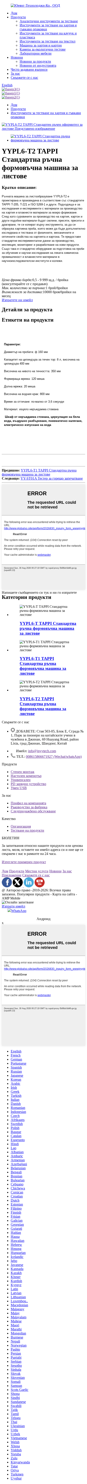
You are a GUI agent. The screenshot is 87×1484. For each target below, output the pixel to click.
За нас (15, 73)
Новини (17, 57)
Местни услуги (36, 871)
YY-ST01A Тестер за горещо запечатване (52, 478)
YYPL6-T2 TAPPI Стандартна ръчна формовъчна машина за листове (43, 706)
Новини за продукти (35, 61)
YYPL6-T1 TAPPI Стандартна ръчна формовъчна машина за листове (39, 472)
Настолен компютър (26, 776)
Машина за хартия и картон (41, 45)
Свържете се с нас (24, 77)
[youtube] (40, 886)
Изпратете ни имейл (17, 300)
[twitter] (18, 886)
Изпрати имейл (13, 906)
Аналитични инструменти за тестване (49, 21)
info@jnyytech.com (42, 751)
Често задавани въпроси (29, 69)
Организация (21, 826)
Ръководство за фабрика (29, 807)
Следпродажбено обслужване (33, 811)
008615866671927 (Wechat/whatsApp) (54, 756)
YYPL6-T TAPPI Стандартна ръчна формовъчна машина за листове (48, 628)
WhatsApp (18, 911)
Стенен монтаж (22, 772)
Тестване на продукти (27, 830)
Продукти (18, 17)
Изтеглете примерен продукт (24, 862)
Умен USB (19, 788)
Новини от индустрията (38, 65)
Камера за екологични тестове (43, 49)
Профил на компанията (28, 803)
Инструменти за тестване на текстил (47, 41)
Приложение (11, 875)
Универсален (21, 780)
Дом (14, 13)
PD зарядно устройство (28, 784)
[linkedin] (29, 886)
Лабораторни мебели (36, 53)
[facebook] (7, 886)
